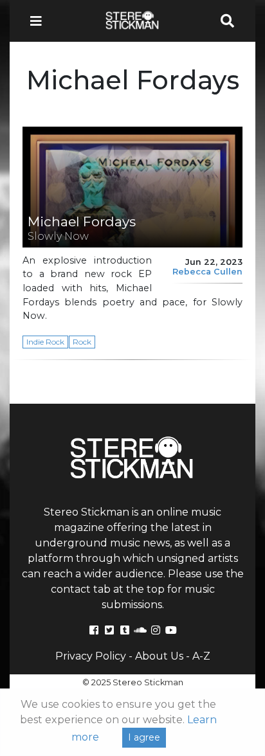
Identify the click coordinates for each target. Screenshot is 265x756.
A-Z (201, 656)
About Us (159, 656)
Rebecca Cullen (207, 271)
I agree (144, 737)
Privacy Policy (90, 656)
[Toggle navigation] (40, 21)
